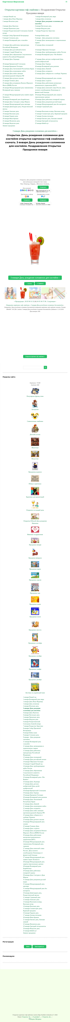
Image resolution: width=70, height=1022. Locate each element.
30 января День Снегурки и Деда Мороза (16, 102)
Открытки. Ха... (27, 1017)
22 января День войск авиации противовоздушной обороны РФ (34, 812)
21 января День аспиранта (43, 71)
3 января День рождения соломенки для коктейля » (35, 131)
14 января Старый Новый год (12, 52)
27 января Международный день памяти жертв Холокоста (33, 858)
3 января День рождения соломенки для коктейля (47, 305)
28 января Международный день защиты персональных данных (33, 863)
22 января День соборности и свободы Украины (51, 73)
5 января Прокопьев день (11, 28)
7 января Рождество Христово (45, 31)
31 (31, 301)
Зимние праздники (9, 126)
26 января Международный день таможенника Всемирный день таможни (33, 844)
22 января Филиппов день (11, 121)
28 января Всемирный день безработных (16, 99)
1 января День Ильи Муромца (12, 19)
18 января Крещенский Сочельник (14, 64)
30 (29, 301)
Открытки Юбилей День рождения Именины (35, 522)
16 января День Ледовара (11, 59)
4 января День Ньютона (10, 26)
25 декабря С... (36, 1017)
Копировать (43, 187)
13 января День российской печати (14, 50)
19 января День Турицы (43, 64)
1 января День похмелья (43, 19)
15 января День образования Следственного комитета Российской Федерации (32, 773)
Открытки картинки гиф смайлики (17, 305)
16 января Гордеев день (10, 116)
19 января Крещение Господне (13, 66)
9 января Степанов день (10, 38)
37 (43, 301)
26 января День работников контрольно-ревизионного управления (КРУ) (32, 837)
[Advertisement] (35, 164)
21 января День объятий (43, 69)
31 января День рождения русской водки (48, 102)
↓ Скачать (29, 283)
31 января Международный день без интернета (50, 104)
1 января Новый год (9, 16)
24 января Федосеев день (11, 123)
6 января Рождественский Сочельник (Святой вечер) (32, 723)
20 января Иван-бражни (10, 118)
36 (41, 301)
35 (39, 301)
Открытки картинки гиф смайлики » (22, 9)
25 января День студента (43, 80)
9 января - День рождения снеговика (47, 38)
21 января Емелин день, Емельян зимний (48, 118)
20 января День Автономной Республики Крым (18, 69)
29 (27, 301)
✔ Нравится (40, 283)
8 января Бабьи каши (42, 35)
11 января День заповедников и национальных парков (33, 747)
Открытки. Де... (47, 1017)
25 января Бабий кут (42, 123)
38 (45, 301)
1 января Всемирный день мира (45, 16)
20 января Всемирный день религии (47, 66)
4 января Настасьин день (43, 26)
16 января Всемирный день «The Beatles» (48, 54)
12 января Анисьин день (11, 111)
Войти (27, 946)
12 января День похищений (44, 45)
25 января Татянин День (11, 80)
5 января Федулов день (42, 28)
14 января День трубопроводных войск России (50, 52)
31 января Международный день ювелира (16, 104)
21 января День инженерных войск (14, 71)
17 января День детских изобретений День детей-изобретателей (31, 786)
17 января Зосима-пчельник (44, 116)
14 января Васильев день (11, 114)
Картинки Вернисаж (13, 2)
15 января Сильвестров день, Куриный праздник (51, 114)
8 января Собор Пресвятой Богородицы (16, 35)
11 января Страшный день (43, 106)
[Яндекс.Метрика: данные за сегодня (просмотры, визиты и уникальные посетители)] (35, 1019)
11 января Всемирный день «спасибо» (15, 40)
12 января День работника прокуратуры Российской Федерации (31, 753)
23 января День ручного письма (13, 78)
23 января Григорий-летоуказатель (46, 121)
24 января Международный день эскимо (48, 78)
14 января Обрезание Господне (45, 50)
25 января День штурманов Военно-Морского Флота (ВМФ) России (35, 832)
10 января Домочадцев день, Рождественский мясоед (32, 894)
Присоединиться (39, 946)
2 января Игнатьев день (10, 21)
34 (37, 301)
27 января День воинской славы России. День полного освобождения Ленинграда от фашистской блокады (50, 90)
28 (25, 301)
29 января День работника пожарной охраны (50, 99)
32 (33, 301)
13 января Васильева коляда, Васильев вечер (50, 111)
